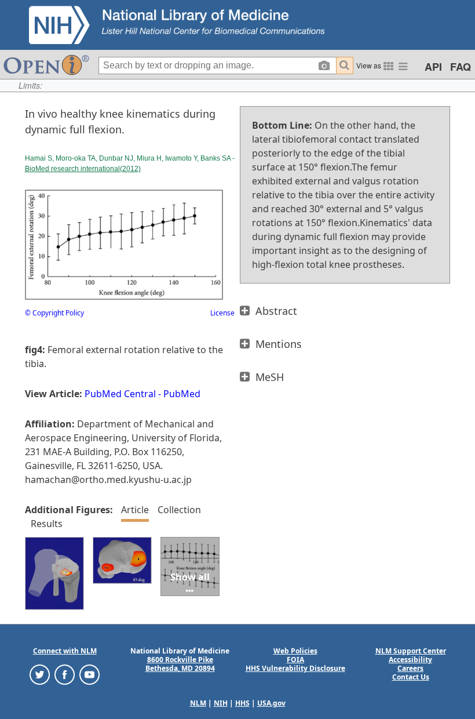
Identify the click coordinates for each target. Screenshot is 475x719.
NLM (198, 703)
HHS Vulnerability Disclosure (295, 668)
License (222, 313)
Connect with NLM (65, 651)
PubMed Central (120, 393)
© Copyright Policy (54, 313)
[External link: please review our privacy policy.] (40, 674)
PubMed (181, 393)
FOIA (295, 659)
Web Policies (295, 651)
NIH (221, 703)
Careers (410, 668)
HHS (242, 703)
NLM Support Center (410, 651)
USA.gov (271, 703)
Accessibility (410, 659)
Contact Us (410, 677)
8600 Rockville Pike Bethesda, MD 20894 (180, 664)
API (433, 66)
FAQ (460, 66)
